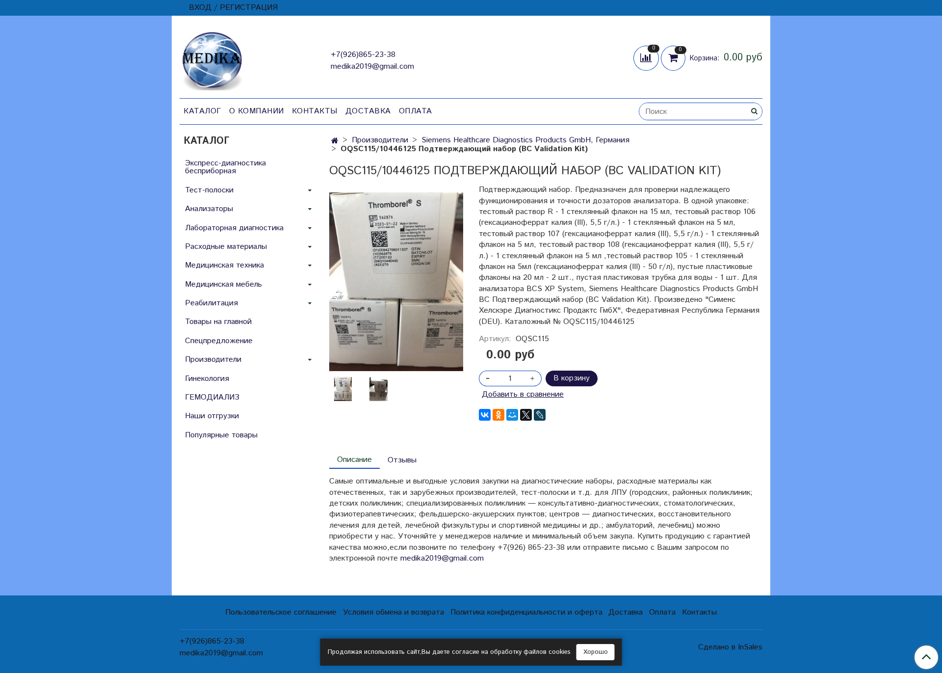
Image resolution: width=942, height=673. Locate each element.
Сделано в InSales (730, 647)
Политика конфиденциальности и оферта (526, 612)
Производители (380, 140)
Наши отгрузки (212, 416)
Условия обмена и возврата (393, 612)
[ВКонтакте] (485, 415)
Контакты (315, 111)
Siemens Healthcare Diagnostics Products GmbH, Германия (525, 140)
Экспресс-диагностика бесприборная (225, 167)
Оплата (415, 111)
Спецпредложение (219, 341)
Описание (354, 459)
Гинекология (207, 378)
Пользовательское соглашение (281, 612)
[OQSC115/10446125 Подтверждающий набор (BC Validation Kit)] (396, 281)
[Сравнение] (647, 57)
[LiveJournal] (540, 415)
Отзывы (402, 460)
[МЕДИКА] (212, 59)
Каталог (202, 111)
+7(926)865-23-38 (363, 54)
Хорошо (595, 652)
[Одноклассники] (498, 415)
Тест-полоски (209, 190)
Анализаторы (209, 209)
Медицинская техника (224, 265)
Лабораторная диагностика (234, 228)
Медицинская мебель (223, 284)
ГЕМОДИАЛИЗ (212, 397)
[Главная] (335, 141)
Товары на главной (218, 321)
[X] (526, 415)
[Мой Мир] (512, 415)
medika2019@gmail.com (372, 66)
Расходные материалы (226, 246)
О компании (256, 111)
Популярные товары (221, 435)
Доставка (368, 111)
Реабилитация (211, 303)
